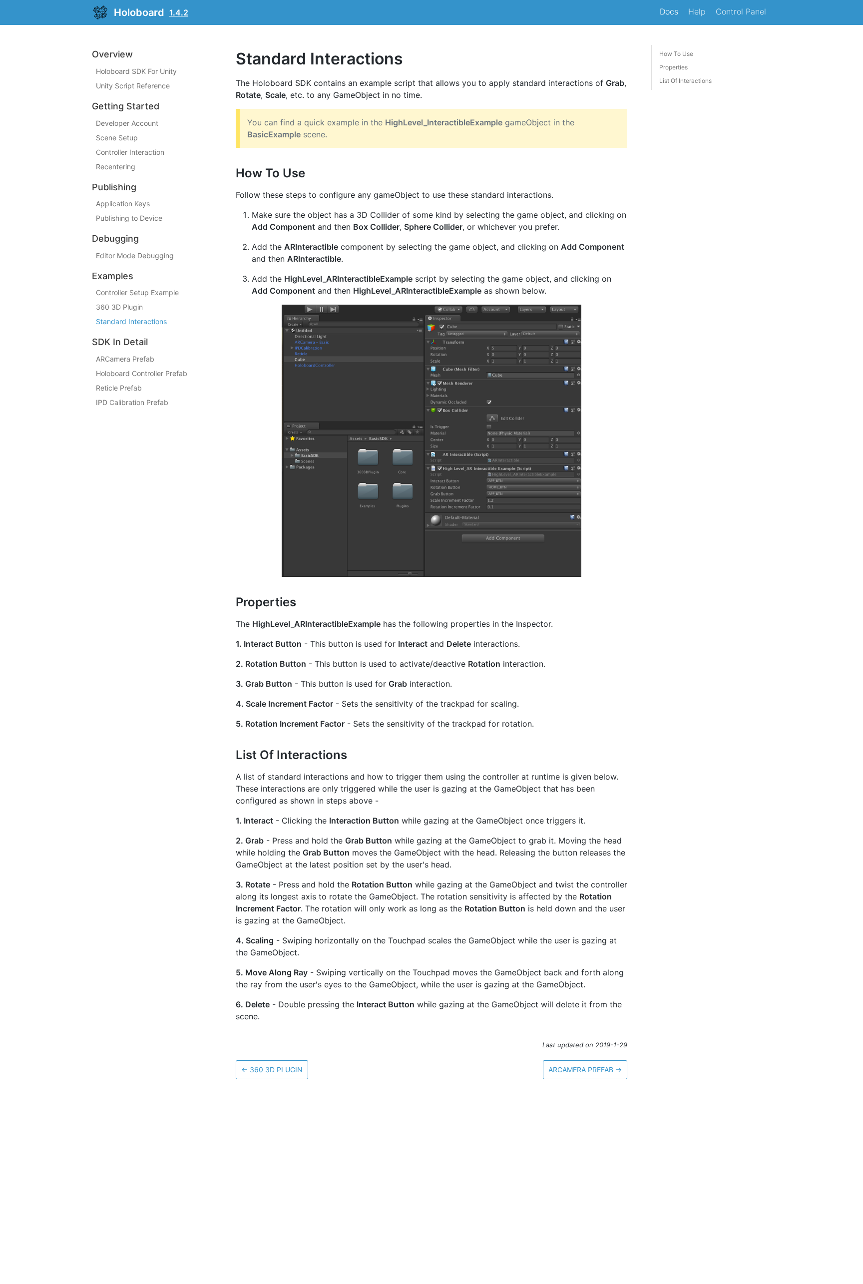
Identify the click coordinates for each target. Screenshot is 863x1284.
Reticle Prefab (119, 388)
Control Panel (741, 11)
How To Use (676, 53)
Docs (669, 11)
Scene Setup (117, 137)
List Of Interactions (685, 80)
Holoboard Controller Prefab (141, 373)
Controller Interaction (130, 151)
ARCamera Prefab (125, 359)
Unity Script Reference (133, 85)
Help (697, 11)
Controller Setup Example (137, 292)
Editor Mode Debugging (135, 255)
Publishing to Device (129, 218)
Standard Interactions (131, 321)
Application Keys (123, 203)
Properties (673, 67)
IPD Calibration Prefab (132, 402)
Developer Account (127, 122)
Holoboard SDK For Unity (136, 71)
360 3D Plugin (119, 307)
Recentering (115, 166)
